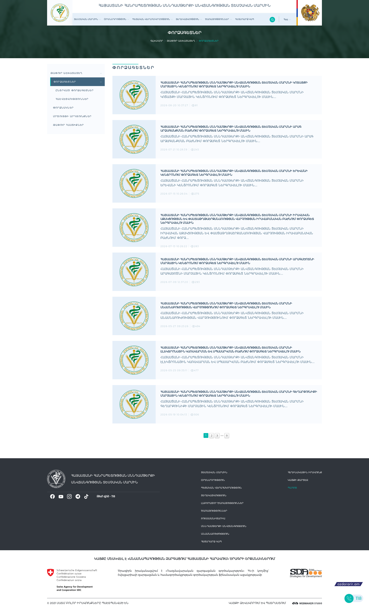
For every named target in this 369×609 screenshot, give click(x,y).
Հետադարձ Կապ (244, 19)
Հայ (286, 19)
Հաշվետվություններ (72, 99)
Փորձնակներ (63, 107)
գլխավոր (156, 40)
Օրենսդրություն (115, 19)
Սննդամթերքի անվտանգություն (223, 526)
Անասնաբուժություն (215, 533)
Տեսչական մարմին (86, 19)
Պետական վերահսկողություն (151, 19)
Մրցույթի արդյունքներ (72, 116)
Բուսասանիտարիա (213, 518)
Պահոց (292, 487)
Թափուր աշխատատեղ (181, 40)
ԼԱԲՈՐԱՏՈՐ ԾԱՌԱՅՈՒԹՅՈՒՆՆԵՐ (222, 503)
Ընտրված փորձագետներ (75, 90)
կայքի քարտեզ (298, 480)
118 (113, 496)
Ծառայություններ (217, 19)
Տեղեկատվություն (187, 19)
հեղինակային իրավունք (305, 472)
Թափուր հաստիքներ (68, 124)
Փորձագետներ (65, 81)
